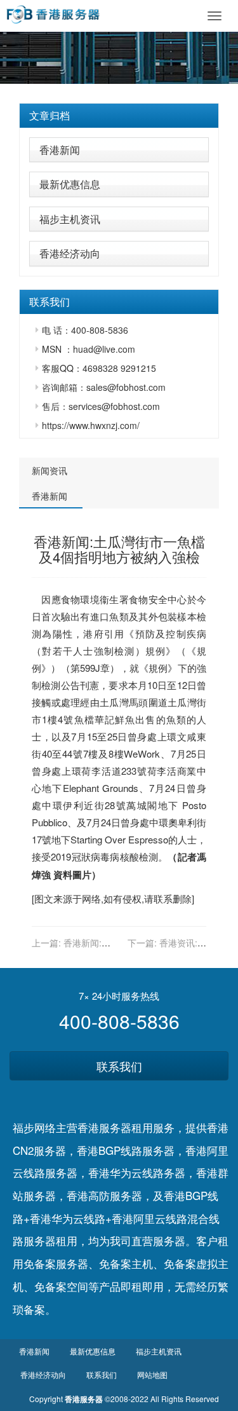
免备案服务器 (55, 1263)
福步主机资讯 (69, 219)
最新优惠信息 (69, 184)
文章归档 (49, 115)
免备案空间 (61, 1286)
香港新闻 (59, 149)
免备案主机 (126, 1263)
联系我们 (119, 1066)
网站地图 (152, 1374)
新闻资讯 (49, 470)
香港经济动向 (69, 253)
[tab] (119, 116)
